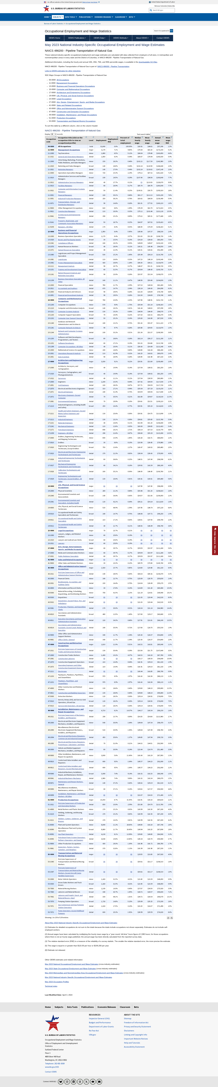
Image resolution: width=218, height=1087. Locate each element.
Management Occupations (67, 83)
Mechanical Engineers (66, 426)
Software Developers (66, 343)
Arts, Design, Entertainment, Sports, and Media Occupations (81, 102)
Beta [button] (131, 17)
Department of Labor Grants (101, 1026)
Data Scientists (63, 357)
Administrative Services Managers (71, 182)
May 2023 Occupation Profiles (57, 982)
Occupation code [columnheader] (51, 140)
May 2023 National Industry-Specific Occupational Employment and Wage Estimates (78, 977)
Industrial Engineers (65, 419)
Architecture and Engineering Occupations (73, 92)
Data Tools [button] (70, 17)
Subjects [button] (57, 17)
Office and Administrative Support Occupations (75, 108)
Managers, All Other (65, 227)
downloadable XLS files (148, 62)
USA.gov (92, 1034)
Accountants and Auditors (67, 288)
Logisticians (62, 259)
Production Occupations (66, 118)
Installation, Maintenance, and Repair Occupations (77, 115)
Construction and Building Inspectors (72, 693)
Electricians (62, 671)
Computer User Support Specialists (71, 318)
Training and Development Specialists (72, 269)
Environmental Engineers (67, 401)
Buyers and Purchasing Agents (69, 240)
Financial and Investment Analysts (70, 295)
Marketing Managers (65, 169)
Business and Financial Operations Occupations (76, 86)
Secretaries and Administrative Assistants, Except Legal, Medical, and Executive (72, 627)
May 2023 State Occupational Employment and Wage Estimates (70, 969)
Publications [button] (85, 17)
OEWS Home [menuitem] (54, 38)
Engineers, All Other (65, 433)
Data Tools (72, 1007)
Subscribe (171, 6)
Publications (87, 1007)
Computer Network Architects (69, 328)
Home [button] (46, 17)
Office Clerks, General (66, 639)
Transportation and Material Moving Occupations (76, 121)
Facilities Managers (65, 185)
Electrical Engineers (65, 392)
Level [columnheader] (91, 140)
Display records (54, 134)
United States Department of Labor (163, 2)
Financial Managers (65, 195)
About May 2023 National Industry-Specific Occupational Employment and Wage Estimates (81, 923)
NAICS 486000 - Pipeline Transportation (113, 66)
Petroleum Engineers (66, 430)
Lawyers (61, 543)
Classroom (125, 1007)
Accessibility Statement (134, 1046)
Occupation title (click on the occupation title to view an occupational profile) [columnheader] (70, 140)
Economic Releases (107, 1007)
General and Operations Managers (71, 157)
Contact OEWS (51, 1072)
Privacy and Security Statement (137, 1026)
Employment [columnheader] (101, 140)
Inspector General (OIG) (99, 1018)
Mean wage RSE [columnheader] (168, 140)
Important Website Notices (136, 1038)
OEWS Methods (120, 38)
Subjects (59, 1007)
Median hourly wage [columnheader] (138, 140)
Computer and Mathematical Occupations (73, 89)
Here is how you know (89, 2)
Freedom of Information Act (136, 1022)
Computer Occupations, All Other (70, 346)
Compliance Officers (65, 243)
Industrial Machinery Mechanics (69, 778)
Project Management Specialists (70, 263)
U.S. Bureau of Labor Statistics (68, 8)
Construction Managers (66, 211)
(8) (104, 486)
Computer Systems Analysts (68, 311)
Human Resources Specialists (69, 250)
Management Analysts (66, 266)
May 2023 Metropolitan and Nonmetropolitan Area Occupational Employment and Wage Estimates (84, 973)
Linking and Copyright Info (135, 1034)
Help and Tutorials (132, 1042)
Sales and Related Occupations (69, 105)
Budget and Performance (100, 1022)
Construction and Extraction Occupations (73, 112)
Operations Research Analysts (69, 353)
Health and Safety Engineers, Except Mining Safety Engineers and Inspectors (71, 413)
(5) (141, 182)
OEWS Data (99, 38)
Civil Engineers (63, 385)
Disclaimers (129, 1030)
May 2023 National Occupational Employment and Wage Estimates (71, 964)
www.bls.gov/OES (52, 1067)
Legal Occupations (64, 99)
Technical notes (51, 986)
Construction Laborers (66, 658)
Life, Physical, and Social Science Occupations (75, 96)
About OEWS (141, 38)
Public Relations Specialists (68, 556)
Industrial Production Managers (69, 198)
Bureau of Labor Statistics (53, 23)
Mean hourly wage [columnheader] (147, 140)
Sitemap (127, 1018)
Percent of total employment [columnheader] (125, 140)
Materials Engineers (65, 423)
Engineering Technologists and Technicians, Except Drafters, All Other (70, 479)
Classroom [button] (120, 17)
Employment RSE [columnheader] (113, 140)
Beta (136, 1007)
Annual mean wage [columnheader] (158, 140)
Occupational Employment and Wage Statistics (83, 23)
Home (48, 1007)
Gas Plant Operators (65, 834)
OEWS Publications (76, 38)
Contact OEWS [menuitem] (163, 38)
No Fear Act (94, 1030)
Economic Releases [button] (103, 17)
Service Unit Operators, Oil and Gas (71, 706)
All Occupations (63, 80)
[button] (168, 917)
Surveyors (62, 378)
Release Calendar (161, 6)
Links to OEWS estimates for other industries (63, 71)
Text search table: (143, 134)
